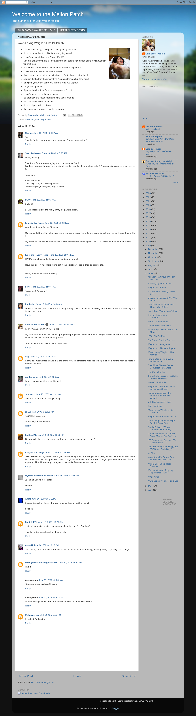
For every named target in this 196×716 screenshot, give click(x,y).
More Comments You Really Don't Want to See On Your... (163, 434)
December (153, 249)
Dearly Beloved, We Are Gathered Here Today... (160, 428)
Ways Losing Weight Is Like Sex (163, 481)
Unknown (30, 615)
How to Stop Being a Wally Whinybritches (160, 360)
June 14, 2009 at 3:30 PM (48, 615)
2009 (148, 246)
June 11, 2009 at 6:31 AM (51, 580)
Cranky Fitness (153, 149)
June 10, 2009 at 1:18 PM (57, 452)
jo (26, 412)
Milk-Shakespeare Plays (159, 402)
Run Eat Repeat (154, 136)
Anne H (29, 545)
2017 (148, 213)
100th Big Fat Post (157, 336)
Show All (175, 182)
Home (77, 676)
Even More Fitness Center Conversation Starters (160, 366)
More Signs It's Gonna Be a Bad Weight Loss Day (161, 458)
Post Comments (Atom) (42, 682)
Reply (28, 144)
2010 (148, 241)
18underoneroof (154, 126)
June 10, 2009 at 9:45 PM (70, 563)
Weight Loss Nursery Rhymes (162, 348)
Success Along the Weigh (159, 161)
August (152, 265)
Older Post (129, 676)
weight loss (45, 119)
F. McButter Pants (34, 223)
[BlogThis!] (72, 115)
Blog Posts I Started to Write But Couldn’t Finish (161, 387)
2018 (148, 209)
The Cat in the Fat (156, 372)
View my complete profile (154, 79)
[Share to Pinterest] (81, 115)
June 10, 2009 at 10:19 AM (62, 325)
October (152, 257)
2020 (148, 205)
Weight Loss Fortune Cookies (162, 416)
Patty (27, 200)
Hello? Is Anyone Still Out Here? (160, 176)
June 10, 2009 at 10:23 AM (43, 356)
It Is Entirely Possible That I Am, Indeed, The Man (163, 377)
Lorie (27, 287)
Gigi (27, 356)
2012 (148, 233)
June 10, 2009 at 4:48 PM (66, 476)
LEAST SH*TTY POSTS (72, 30)
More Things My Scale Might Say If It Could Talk (161, 421)
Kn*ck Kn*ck (153, 477)
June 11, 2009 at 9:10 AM (51, 597)
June (151, 273)
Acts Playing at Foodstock (160, 283)
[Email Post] (64, 115)
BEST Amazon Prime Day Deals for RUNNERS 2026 (160, 140)
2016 (148, 217)
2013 (148, 229)
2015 (148, 221)
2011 (148, 237)
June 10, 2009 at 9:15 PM (50, 522)
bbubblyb (30, 304)
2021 (148, 201)
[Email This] (69, 115)
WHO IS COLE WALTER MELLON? (36, 30)
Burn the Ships (155, 406)
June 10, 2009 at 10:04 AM (49, 304)
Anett (28, 499)
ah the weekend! (153, 129)
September (154, 261)
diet (37, 119)
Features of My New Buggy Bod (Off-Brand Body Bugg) (163, 448)
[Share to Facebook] (78, 115)
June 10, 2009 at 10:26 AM (46, 377)
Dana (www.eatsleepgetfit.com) (41, 563)
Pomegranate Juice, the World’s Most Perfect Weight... (159, 395)
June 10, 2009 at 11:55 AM (41, 412)
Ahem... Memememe (158, 321)
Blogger (115, 708)
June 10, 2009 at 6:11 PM (44, 499)
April (150, 490)
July (150, 269)
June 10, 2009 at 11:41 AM (49, 394)
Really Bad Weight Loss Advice (162, 311)
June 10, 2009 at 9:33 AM (43, 200)
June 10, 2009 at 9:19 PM (46, 545)
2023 (148, 193)
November (153, 253)
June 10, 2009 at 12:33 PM (51, 435)
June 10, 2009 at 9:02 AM (46, 133)
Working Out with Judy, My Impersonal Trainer (160, 471)
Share (145, 118)
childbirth (29, 119)
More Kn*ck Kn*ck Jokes (159, 325)
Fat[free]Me (31, 435)
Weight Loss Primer (157, 287)
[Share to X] (75, 115)
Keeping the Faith (155, 174)
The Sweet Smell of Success (161, 340)
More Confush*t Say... (158, 382)
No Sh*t (151, 453)
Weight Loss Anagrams (159, 344)
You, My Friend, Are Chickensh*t (157, 316)
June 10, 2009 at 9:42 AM (61, 255)
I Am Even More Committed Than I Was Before (161, 305)
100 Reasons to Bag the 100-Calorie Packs (162, 441)
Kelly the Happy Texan (37, 255)
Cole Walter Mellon (35, 325)
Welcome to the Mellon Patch (48, 14)
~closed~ (30, 394)
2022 (148, 197)
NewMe (29, 133)
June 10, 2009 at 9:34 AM (57, 223)
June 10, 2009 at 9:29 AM (54, 153)
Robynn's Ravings (34, 452)
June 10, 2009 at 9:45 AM (43, 287)
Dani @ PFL (31, 522)
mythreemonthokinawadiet (39, 476)
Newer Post (25, 676)
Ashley (28, 377)
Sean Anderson (33, 153)
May (150, 486)
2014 (148, 225)
